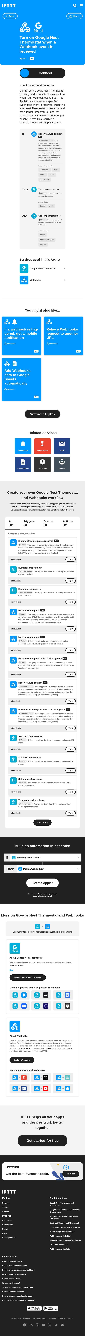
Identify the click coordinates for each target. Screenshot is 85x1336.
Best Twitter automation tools (14, 1266)
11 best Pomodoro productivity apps (17, 1287)
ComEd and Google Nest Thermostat (65, 1227)
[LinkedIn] (31, 1325)
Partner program (39, 1318)
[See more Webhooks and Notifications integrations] (63, 1088)
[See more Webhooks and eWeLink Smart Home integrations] (63, 1077)
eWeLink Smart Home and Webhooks (65, 1240)
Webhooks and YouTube (60, 1249)
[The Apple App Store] (34, 1308)
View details (16, 559)
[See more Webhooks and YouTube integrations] (41, 1088)
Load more (42, 823)
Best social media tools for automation (18, 1300)
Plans (4, 1233)
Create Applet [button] (42, 883)
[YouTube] (44, 1325)
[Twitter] (50, 1325)
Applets (5, 1212)
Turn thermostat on (48, 189)
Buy (11, 970)
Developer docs (8, 1238)
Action (23, 641)
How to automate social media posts (17, 1296)
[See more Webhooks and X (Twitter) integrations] (41, 1077)
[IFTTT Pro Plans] (32, 59)
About (70, 1318)
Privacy (61, 1318)
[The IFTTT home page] (8, 5)
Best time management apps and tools (18, 1270)
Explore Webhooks (22, 1060)
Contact (52, 1318)
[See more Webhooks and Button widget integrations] (20, 1077)
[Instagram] (37, 1325)
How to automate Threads (13, 1292)
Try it (71, 559)
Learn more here (16, 965)
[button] (81, 6)
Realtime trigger (27, 686)
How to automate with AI (12, 1261)
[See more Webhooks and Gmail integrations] (20, 1088)
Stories (5, 1207)
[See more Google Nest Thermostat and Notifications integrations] (20, 995)
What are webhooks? (11, 1283)
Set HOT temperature (49, 216)
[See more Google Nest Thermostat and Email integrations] (20, 1005)
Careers (26, 1318)
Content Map (7, 1225)
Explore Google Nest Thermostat (27, 977)
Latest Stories (9, 1256)
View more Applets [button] (42, 414)
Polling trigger (26, 571)
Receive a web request (50, 134)
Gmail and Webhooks (59, 1245)
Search (5, 1229)
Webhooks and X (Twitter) (60, 1236)
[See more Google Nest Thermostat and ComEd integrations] (41, 1005)
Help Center (7, 1220)
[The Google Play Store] (50, 1308)
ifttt (24, 59)
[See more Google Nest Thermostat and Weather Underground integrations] (41, 995)
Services (6, 1203)
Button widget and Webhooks (62, 1232)
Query (23, 545)
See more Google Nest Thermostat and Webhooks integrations (42, 932)
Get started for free (42, 1141)
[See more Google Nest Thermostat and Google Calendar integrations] (63, 995)
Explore (6, 1198)
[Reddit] (63, 1325)
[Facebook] (25, 1325)
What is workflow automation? (14, 1274)
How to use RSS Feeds (11, 1279)
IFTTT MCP (7, 1216)
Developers (16, 1318)
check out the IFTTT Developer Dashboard (35, 1048)
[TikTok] (56, 1325)
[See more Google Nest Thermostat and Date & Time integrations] (63, 1005)
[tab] (12, 523)
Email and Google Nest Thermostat (64, 1223)
